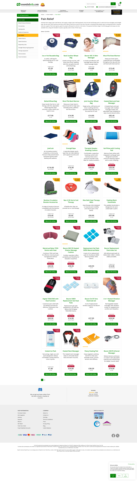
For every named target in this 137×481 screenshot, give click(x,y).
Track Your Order (22, 426)
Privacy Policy (46, 423)
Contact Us (45, 415)
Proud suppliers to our (99, 11)
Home (42, 14)
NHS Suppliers (21, 415)
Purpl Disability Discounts (24, 428)
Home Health (49, 14)
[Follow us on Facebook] (114, 437)
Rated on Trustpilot (117, 12)
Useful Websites (47, 428)
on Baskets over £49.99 (63, 11)
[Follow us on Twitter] (117, 437)
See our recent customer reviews (93, 395)
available (81, 11)
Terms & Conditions (48, 419)
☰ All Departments (23, 15)
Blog (44, 426)
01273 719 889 (90, 7)
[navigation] (27, 15)
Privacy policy (131, 464)
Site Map (45, 417)
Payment (20, 419)
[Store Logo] (28, 5)
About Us (45, 413)
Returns (19, 421)
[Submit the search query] (113, 3)
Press (44, 421)
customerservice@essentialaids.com (107, 7)
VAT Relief (20, 423)
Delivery (20, 417)
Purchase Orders (22, 413)
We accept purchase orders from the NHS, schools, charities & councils (40, 396)
